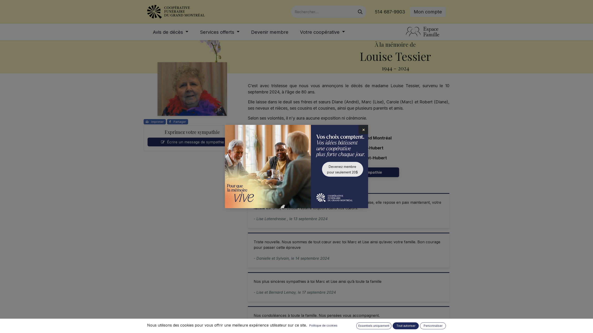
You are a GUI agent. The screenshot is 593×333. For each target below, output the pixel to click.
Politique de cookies (323, 325)
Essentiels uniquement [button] (373, 325)
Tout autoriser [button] (405, 325)
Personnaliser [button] (433, 325)
